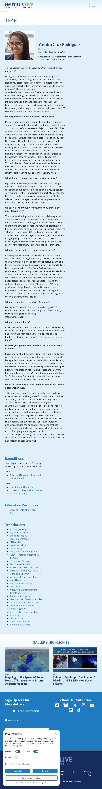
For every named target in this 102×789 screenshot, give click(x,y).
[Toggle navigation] (93, 5)
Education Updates (17, 720)
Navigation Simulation (20, 583)
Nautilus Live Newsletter (27, 711)
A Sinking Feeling (17, 529)
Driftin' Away (15, 548)
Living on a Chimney (19, 573)
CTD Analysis (15, 542)
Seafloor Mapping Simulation (24, 602)
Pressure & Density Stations (23, 589)
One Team (14, 586)
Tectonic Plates (17, 618)
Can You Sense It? (18, 535)
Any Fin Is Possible (18, 532)
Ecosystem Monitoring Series (24, 551)
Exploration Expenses (20, 561)
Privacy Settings (88, 773)
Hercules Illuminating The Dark (25, 570)
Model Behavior (17, 580)
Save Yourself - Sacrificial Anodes (25, 599)
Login (73, 771)
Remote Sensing (17, 592)
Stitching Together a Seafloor (24, 612)
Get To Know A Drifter (20, 564)
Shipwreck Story (17, 608)
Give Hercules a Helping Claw (23, 567)
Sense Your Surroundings (22, 605)
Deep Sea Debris (17, 545)
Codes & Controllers (19, 538)
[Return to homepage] (25, 6)
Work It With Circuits (19, 624)
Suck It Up (14, 615)
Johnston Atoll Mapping (21, 487)
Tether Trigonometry (20, 621)
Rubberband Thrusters (21, 596)
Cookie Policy (60, 773)
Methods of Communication (23, 577)
